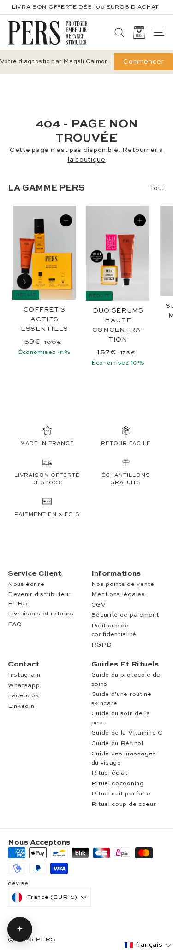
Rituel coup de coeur (123, 804)
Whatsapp (24, 686)
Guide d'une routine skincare (121, 699)
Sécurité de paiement (125, 615)
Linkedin (21, 706)
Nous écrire (26, 584)
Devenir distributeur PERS (39, 599)
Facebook (23, 696)
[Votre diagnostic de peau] (19, 929)
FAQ (15, 624)
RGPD (101, 645)
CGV (98, 605)
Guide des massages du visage (124, 758)
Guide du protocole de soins (126, 679)
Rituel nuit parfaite (121, 794)
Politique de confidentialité (114, 630)
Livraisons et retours (41, 614)
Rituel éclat (109, 773)
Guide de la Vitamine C (127, 733)
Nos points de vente (123, 584)
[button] (148, 945)
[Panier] (139, 32)
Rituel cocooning (117, 784)
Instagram (24, 675)
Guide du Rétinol (117, 744)
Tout (157, 188)
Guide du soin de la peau (120, 718)
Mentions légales (118, 594)
